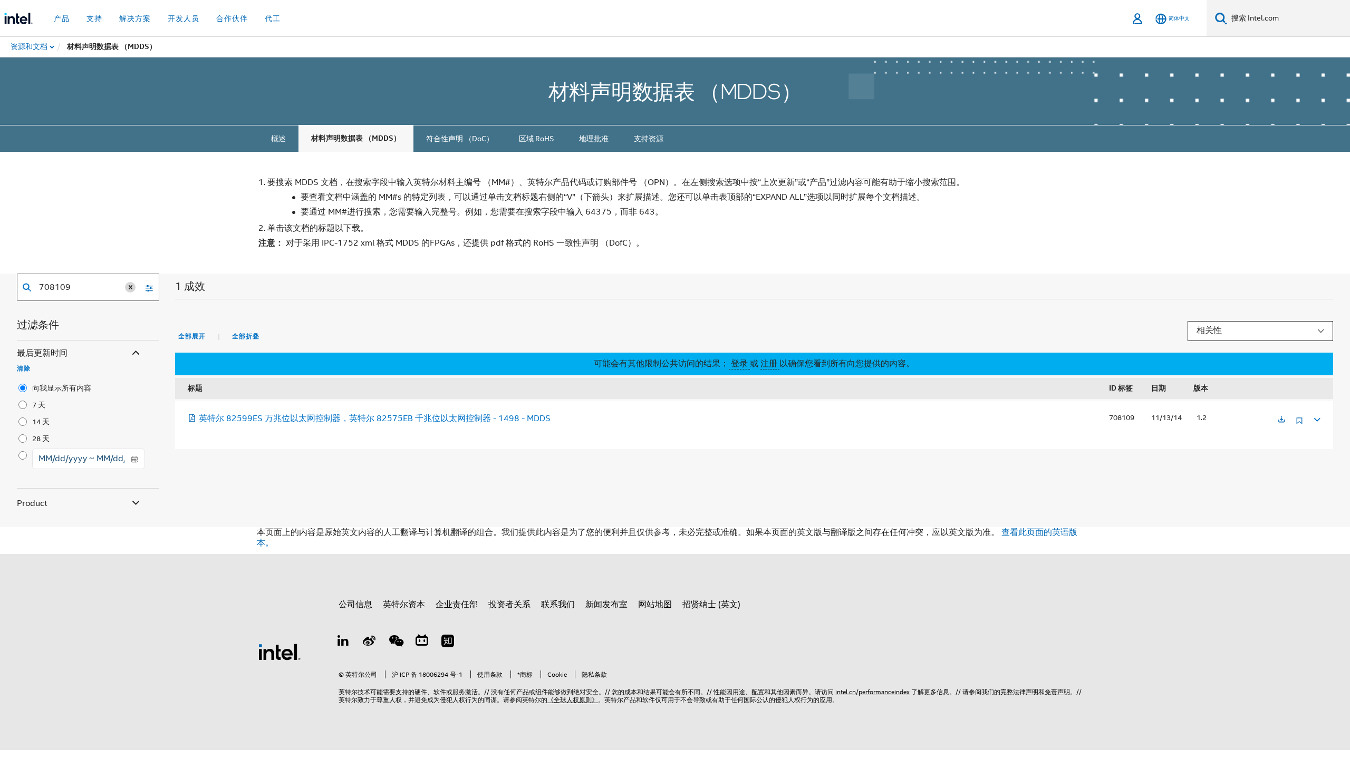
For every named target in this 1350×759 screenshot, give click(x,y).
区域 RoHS (536, 138)
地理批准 (594, 138)
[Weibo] (370, 642)
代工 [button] (273, 18)
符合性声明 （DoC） (460, 138)
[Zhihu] (448, 642)
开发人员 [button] (183, 18)
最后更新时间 (42, 353)
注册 (769, 363)
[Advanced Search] (145, 287)
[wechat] (395, 642)
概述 (278, 138)
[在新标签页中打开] (1281, 420)
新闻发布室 (606, 604)
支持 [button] (94, 18)
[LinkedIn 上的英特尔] (343, 642)
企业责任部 (457, 604)
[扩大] (1316, 418)
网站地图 (655, 604)
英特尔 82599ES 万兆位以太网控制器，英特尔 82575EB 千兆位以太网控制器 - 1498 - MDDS (375, 418)
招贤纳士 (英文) (711, 604)
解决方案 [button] (135, 18)
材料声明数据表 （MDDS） (356, 138)
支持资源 (648, 138)
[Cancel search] (130, 287)
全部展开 (192, 336)
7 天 (38, 405)
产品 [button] (62, 18)
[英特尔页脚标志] (279, 651)
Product (32, 503)
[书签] (1299, 424)
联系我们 (558, 604)
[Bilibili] (422, 642)
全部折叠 (245, 336)
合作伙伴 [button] (232, 18)
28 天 (41, 438)
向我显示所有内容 (61, 388)
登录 (739, 363)
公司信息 (355, 604)
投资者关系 (509, 604)
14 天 (41, 421)
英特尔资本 (404, 604)
